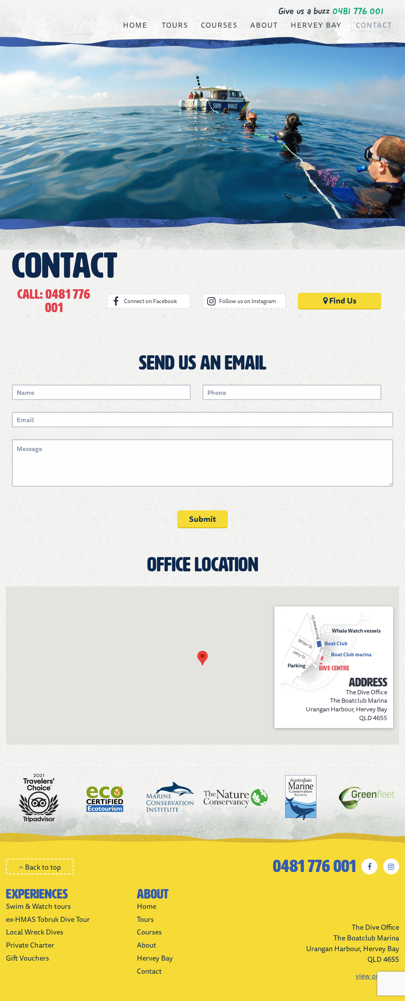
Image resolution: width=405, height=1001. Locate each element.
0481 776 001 (314, 866)
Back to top (42, 866)
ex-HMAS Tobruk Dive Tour (48, 919)
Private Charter (30, 944)
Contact (374, 24)
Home (135, 24)
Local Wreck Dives (34, 931)
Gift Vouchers (27, 957)
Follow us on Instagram (247, 301)
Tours (175, 24)
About (264, 24)
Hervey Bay (316, 24)
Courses (219, 24)
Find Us (341, 300)
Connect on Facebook (150, 301)
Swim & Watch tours (38, 906)
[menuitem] (135, 25)
